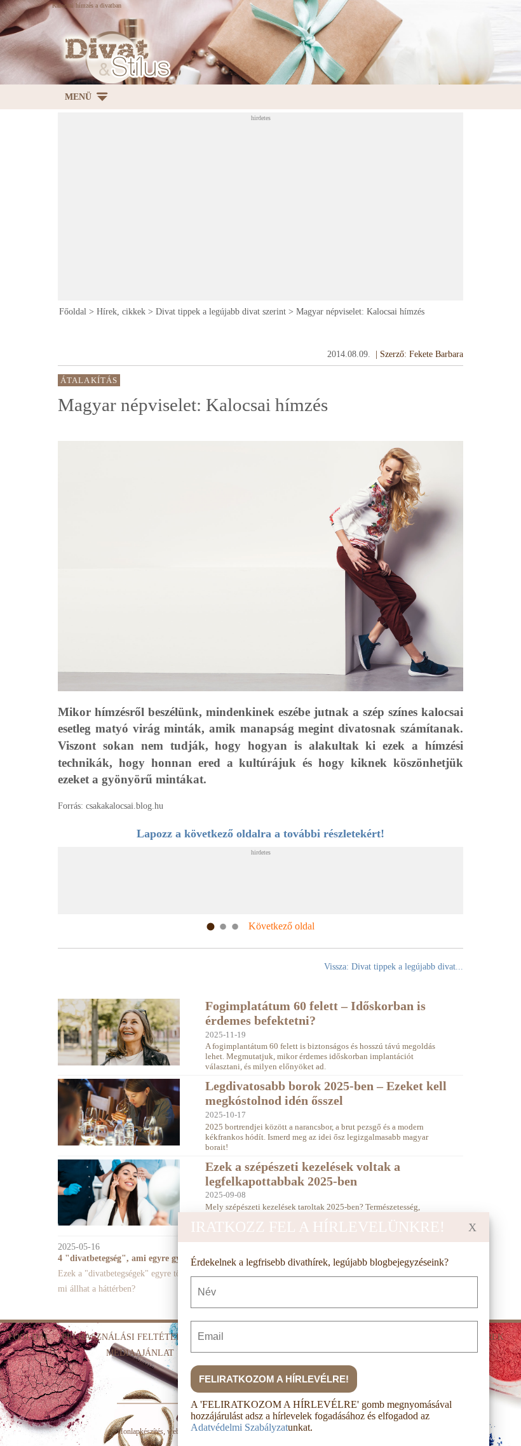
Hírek (490, 1337)
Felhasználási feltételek (128, 1337)
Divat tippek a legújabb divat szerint (221, 311)
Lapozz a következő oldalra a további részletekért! (260, 833)
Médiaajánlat (140, 1353)
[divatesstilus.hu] (114, 57)
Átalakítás (89, 380)
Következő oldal (281, 926)
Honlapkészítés (140, 1431)
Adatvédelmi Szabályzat (239, 1427)
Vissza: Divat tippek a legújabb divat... (393, 966)
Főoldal (72, 311)
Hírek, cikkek (121, 311)
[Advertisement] (289, 210)
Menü (78, 97)
